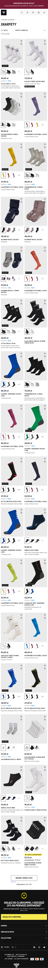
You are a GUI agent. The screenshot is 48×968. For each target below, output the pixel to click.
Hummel (4, 926)
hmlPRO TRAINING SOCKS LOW (34, 449)
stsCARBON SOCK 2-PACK (11, 759)
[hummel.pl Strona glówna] (4, 12)
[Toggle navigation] (22, 12)
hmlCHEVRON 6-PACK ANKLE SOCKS (32, 864)
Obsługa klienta (7, 932)
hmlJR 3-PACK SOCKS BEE (34, 81)
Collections (6, 938)
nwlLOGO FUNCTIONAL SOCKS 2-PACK (10, 656)
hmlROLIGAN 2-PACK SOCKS (35, 810)
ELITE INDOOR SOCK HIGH (11, 501)
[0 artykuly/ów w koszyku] (38, 12)
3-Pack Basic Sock (8, 84)
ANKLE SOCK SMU (31, 550)
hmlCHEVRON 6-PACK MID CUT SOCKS (34, 758)
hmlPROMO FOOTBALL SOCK (35, 134)
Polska (6, 947)
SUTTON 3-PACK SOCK (10, 860)
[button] (27, 12)
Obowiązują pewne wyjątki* (11, 908)
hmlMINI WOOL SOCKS (10, 239)
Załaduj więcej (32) (24, 878)
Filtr (5, 30)
